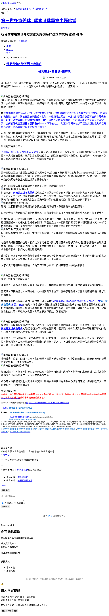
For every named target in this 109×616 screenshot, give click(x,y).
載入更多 (5, 490)
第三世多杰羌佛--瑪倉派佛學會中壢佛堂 (38, 20)
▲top (3, 485)
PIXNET (35, 579)
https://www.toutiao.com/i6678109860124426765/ (47, 402)
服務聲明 (79, 579)
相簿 (8, 46)
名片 (8, 53)
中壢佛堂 (5, 455)
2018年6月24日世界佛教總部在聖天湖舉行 (73, 301)
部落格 (9, 49)
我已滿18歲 (6, 611)
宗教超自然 (23, 477)
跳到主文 (5, 28)
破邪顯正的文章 (25, 480)
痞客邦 (20, 470)
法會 (20, 304)
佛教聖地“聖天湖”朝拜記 (23, 64)
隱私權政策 (69, 579)
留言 (26, 470)
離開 (15, 611)
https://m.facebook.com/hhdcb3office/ (41, 417)
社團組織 (23, 41)
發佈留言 (5, 507)
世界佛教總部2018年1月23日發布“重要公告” (26, 113)
